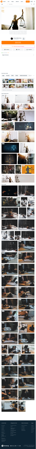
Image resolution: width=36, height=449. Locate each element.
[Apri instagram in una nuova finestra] (12, 445)
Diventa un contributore (23, 429)
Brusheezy (3, 424)
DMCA (12, 426)
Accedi (31, 1)
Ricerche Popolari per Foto (13, 432)
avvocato (7, 75)
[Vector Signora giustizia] (28, 168)
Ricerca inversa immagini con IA (4, 435)
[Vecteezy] (1, 1)
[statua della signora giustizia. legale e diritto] (24, 98)
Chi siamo (23, 427)
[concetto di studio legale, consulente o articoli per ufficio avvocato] (9, 158)
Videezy (3, 427)
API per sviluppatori (3, 432)
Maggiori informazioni (5, 54)
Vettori (4, 1)
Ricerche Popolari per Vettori (13, 430)
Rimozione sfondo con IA (4, 438)
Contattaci (23, 426)
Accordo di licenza (13, 424)
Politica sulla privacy (31, 445)
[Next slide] (32, 75)
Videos (12, 1)
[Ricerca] (31, 4)
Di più (22, 1)
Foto (8, 1)
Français (32, 430)
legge (3, 75)
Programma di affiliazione (13, 428)
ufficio (12, 75)
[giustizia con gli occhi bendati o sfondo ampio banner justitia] (24, 178)
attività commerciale (23, 75)
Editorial (17, 1)
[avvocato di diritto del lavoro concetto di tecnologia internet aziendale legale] (24, 126)
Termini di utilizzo (25, 445)
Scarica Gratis (18, 43)
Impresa (3, 429)
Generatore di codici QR (4, 440)
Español (32, 426)
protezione (30, 75)
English (32, 424)
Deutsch (32, 429)
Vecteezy (3, 426)
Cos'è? (8, 52)
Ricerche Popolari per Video (13, 434)
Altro (31, 431)
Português (32, 427)
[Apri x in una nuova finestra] (18, 445)
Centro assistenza (24, 424)
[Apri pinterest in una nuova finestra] (15, 445)
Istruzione (3, 430)
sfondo (17, 75)
